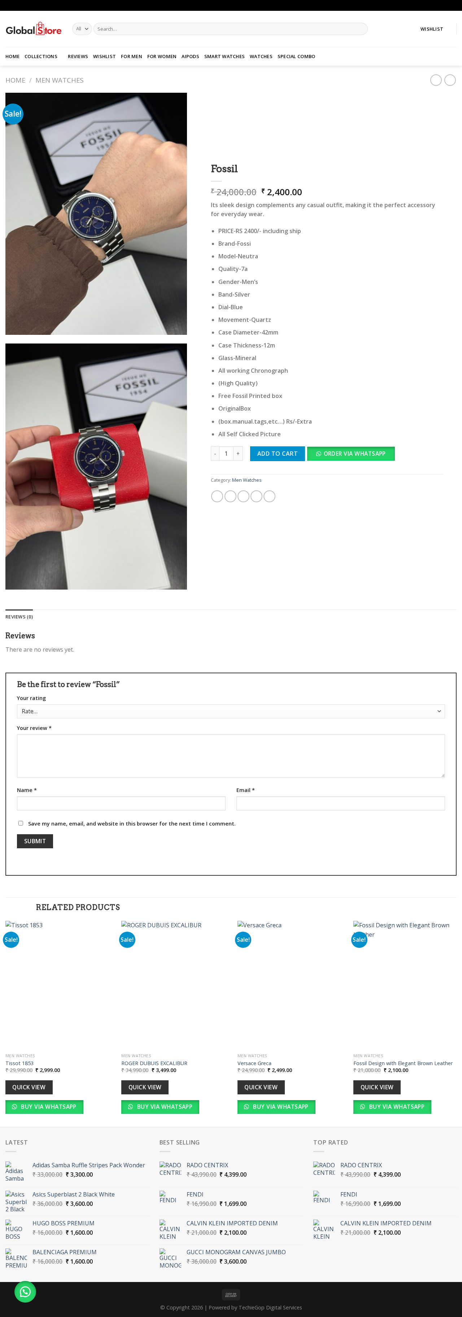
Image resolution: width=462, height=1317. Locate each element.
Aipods (190, 56)
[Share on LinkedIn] (269, 496)
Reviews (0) (19, 616)
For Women (161, 56)
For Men (131, 56)
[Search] (361, 29)
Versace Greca (254, 1063)
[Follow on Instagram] (453, 5)
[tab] (19, 616)
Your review (34, 728)
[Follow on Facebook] (446, 5)
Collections (41, 56)
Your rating (31, 698)
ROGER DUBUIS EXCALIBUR (154, 1063)
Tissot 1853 (19, 1063)
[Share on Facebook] (217, 496)
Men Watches (59, 79)
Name (27, 790)
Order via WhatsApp (355, 454)
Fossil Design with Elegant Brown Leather (403, 1063)
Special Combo (296, 56)
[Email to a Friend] (243, 496)
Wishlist (104, 56)
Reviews (78, 56)
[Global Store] (33, 29)
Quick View (28, 1087)
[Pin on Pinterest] (256, 496)
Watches (261, 56)
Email (245, 790)
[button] (354, 456)
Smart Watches (224, 56)
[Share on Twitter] (230, 496)
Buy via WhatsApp (48, 1107)
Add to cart (277, 454)
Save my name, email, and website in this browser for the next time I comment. (132, 823)
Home (12, 56)
